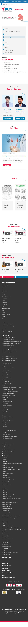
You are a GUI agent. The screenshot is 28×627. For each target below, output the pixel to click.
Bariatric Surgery (5, 374)
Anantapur (4, 298)
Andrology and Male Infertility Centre (10, 368)
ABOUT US (5, 563)
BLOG (3, 575)
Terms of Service (7, 573)
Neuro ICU (4, 465)
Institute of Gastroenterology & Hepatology (11, 341)
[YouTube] (17, 585)
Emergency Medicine (6, 407)
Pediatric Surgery (6, 510)
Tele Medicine (5, 544)
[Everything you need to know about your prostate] (20, 233)
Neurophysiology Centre (7, 473)
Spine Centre (5, 533)
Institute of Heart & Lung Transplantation (11, 343)
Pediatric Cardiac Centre (7, 492)
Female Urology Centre (7, 416)
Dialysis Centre (5, 403)
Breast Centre (5, 379)
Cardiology (4, 385)
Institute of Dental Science (8, 339)
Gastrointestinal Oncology (8, 420)
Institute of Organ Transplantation (9, 349)
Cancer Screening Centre (7, 383)
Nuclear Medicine (6, 477)
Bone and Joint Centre (7, 377)
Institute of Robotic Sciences (8, 360)
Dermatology (5, 397)
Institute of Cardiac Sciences (8, 337)
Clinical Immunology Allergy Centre (10, 391)
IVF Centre (4, 442)
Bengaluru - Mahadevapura (8, 324)
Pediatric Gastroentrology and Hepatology (11, 498)
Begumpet (4, 302)
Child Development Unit (7, 389)
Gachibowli (4, 304)
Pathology (4, 490)
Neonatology (5, 459)
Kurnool (3, 300)
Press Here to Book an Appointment (19, 1)
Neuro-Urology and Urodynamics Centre (11, 469)
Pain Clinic (4, 486)
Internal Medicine (6, 434)
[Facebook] (7, 585)
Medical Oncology (6, 453)
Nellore (3, 288)
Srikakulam (4, 292)
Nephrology (4, 461)
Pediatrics (4, 514)
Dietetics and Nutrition (7, 405)
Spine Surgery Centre (6, 534)
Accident (4, 366)
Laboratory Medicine (6, 447)
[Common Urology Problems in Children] (7, 233)
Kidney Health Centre (6, 446)
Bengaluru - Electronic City (8, 326)
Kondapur (4, 287)
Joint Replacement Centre (8, 444)
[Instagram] (14, 585)
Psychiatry (4, 519)
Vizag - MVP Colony (6, 308)
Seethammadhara (6, 314)
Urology (3, 550)
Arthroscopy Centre (6, 372)
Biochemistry (5, 375)
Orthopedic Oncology (7, 485)
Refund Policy (6, 570)
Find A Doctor (5, 560)
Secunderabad (5, 285)
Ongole (3, 294)
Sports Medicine (5, 536)
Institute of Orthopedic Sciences (9, 351)
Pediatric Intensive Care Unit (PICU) (10, 502)
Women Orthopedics (6, 554)
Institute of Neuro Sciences (8, 345)
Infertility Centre (5, 432)
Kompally (4, 327)
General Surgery (5, 422)
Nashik (3, 312)
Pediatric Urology (6, 512)
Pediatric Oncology (6, 506)
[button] (11, 4)
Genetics (4, 424)
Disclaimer (5, 568)
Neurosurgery (5, 475)
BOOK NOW (8, 118)
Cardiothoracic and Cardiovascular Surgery (11, 387)
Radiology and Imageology (8, 525)
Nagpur (3, 306)
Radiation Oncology (6, 523)
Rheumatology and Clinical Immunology (11, 527)
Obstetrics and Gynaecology (8, 479)
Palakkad (4, 329)
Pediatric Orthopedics (7, 508)
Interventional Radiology (7, 438)
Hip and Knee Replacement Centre (9, 430)
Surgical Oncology (6, 540)
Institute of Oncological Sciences (9, 347)
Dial (7, 1)
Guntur (3, 316)
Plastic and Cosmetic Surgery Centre (10, 518)
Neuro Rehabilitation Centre (8, 467)
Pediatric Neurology (6, 504)
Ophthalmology (5, 481)
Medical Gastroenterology (7, 451)
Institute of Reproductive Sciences (9, 358)
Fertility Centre (5, 418)
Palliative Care (5, 488)
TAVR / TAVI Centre (6, 542)
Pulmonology (5, 521)
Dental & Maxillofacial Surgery (8, 395)
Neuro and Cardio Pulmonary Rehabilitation (12, 463)
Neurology (4, 471)
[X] (10, 585)
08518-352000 (20, 9)
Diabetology (4, 399)
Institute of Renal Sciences (8, 356)
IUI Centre (4, 440)
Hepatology (4, 426)
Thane (3, 320)
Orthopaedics (5, 483)
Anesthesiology (5, 370)
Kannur (3, 310)
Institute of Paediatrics (7, 353)
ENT (3, 413)
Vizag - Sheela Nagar (6, 296)
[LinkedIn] (20, 585)
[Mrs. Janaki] (7, 264)
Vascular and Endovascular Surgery (10, 552)
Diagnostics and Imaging (7, 401)
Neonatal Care (5, 457)
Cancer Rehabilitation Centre (8, 381)
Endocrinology (5, 409)
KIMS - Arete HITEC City (7, 331)
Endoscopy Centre (6, 411)
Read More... (6, 165)
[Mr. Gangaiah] (20, 264)
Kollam (3, 322)
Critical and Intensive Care (8, 393)
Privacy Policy (6, 565)
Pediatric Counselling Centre (8, 494)
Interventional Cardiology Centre (9, 436)
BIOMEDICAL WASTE (8, 577)
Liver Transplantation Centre (8, 449)
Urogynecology (5, 548)
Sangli (3, 318)
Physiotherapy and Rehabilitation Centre (11, 516)
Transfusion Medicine (6, 546)
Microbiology (5, 455)
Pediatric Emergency (6, 496)
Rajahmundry (5, 290)
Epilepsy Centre (5, 414)
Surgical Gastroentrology (7, 538)
